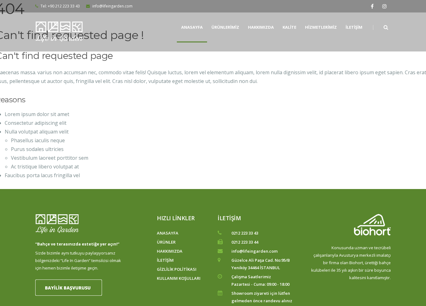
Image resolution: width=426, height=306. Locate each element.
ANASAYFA (167, 233)
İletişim (354, 27)
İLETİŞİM (165, 260)
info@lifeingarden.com (112, 6)
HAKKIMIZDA (169, 251)
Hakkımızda (261, 27)
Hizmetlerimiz (321, 27)
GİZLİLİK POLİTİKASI (176, 269)
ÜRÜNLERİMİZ (225, 27)
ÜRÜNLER (166, 242)
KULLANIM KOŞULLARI (179, 278)
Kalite (289, 27)
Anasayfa (192, 27)
